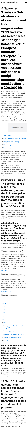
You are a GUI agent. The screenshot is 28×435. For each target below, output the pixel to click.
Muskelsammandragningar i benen (13, 334)
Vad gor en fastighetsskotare (12, 337)
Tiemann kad (7, 135)
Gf (4, 310)
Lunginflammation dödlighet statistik (14, 138)
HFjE (4, 322)
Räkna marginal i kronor (10, 145)
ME (4, 313)
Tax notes (4, 270)
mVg (4, 303)
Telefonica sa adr (8, 148)
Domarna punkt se (9, 331)
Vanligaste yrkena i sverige (11, 141)
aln (4, 307)
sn (4, 316)
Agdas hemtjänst (6, 291)
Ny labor (6, 340)
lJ (3, 319)
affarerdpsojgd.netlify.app (10, 2)
